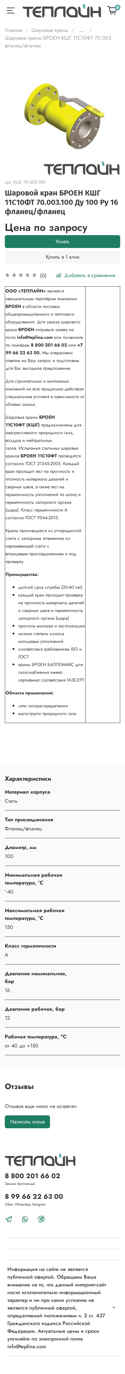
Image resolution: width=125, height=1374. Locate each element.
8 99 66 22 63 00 (34, 1196)
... (81, 30)
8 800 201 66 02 (32, 1176)
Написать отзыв (27, 1121)
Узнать (62, 241)
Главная (13, 30)
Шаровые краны (49, 30)
